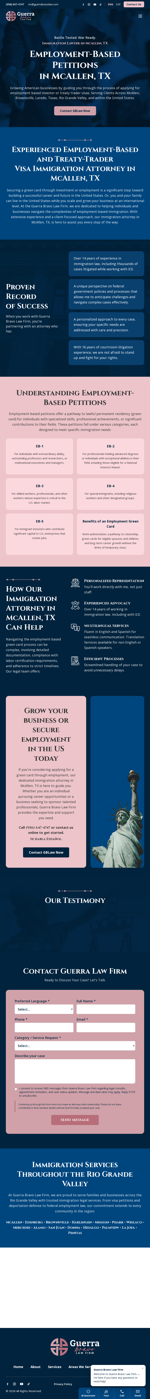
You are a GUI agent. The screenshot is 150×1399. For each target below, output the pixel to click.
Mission (102, 1222)
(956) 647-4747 (15, 4)
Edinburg (34, 1222)
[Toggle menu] (140, 16)
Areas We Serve (82, 1367)
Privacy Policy (63, 1384)
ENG (110, 4)
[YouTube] (94, 4)
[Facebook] (83, 4)
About (36, 1367)
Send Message (75, 1120)
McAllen (14, 1222)
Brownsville (57, 1222)
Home (18, 1367)
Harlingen (82, 1222)
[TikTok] (100, 4)
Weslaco (134, 1222)
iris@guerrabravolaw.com (43, 4)
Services (54, 1367)
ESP (118, 4)
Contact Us (134, 4)
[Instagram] (89, 4)
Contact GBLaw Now (75, 111)
